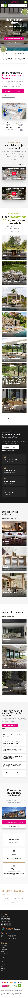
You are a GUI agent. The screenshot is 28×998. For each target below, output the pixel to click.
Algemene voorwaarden (6, 990)
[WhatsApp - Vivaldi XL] (10, 924)
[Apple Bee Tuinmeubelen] (14, 273)
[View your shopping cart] (25, 2)
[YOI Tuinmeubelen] (14, 299)
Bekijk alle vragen (6, 728)
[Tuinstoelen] (14, 683)
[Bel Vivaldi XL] (2, 5)
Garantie (3, 970)
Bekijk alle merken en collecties (14, 418)
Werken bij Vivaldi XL (6, 955)
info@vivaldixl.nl (7, 921)
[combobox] (5, 2)
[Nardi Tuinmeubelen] (14, 375)
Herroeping (3, 959)
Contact (3, 951)
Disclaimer (15, 990)
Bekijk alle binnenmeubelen (9, 518)
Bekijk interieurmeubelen (8, 450)
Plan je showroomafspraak (14, 38)
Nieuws (3, 947)
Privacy (20, 990)
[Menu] (2, 2)
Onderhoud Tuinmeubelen (7, 974)
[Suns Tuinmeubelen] (14, 324)
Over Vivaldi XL (4, 945)
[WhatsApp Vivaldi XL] (5, 5)
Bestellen (3, 964)
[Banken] (14, 533)
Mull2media (14, 994)
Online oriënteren (15, 42)
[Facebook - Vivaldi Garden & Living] (4, 924)
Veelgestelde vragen (5, 957)
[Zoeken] (25, 5)
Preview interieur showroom (13, 91)
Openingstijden (4, 953)
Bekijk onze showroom (9, 447)
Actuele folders (4, 949)
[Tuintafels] (14, 657)
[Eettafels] (14, 559)
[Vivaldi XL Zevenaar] (14, 2)
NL (6, 2)
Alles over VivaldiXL (8, 725)
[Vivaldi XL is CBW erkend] (16, 985)
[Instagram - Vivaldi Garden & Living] (2, 924)
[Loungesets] (14, 631)
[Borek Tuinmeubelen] (14, 247)
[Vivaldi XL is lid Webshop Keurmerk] (6, 985)
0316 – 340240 (6, 919)
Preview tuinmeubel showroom (14, 822)
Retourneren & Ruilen (6, 976)
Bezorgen (3, 968)
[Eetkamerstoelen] (14, 585)
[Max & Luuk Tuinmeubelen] (14, 401)
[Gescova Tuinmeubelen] (14, 350)
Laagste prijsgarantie (6, 972)
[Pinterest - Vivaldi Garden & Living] (7, 924)
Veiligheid (3, 978)
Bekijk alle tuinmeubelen (8, 616)
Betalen (3, 966)
